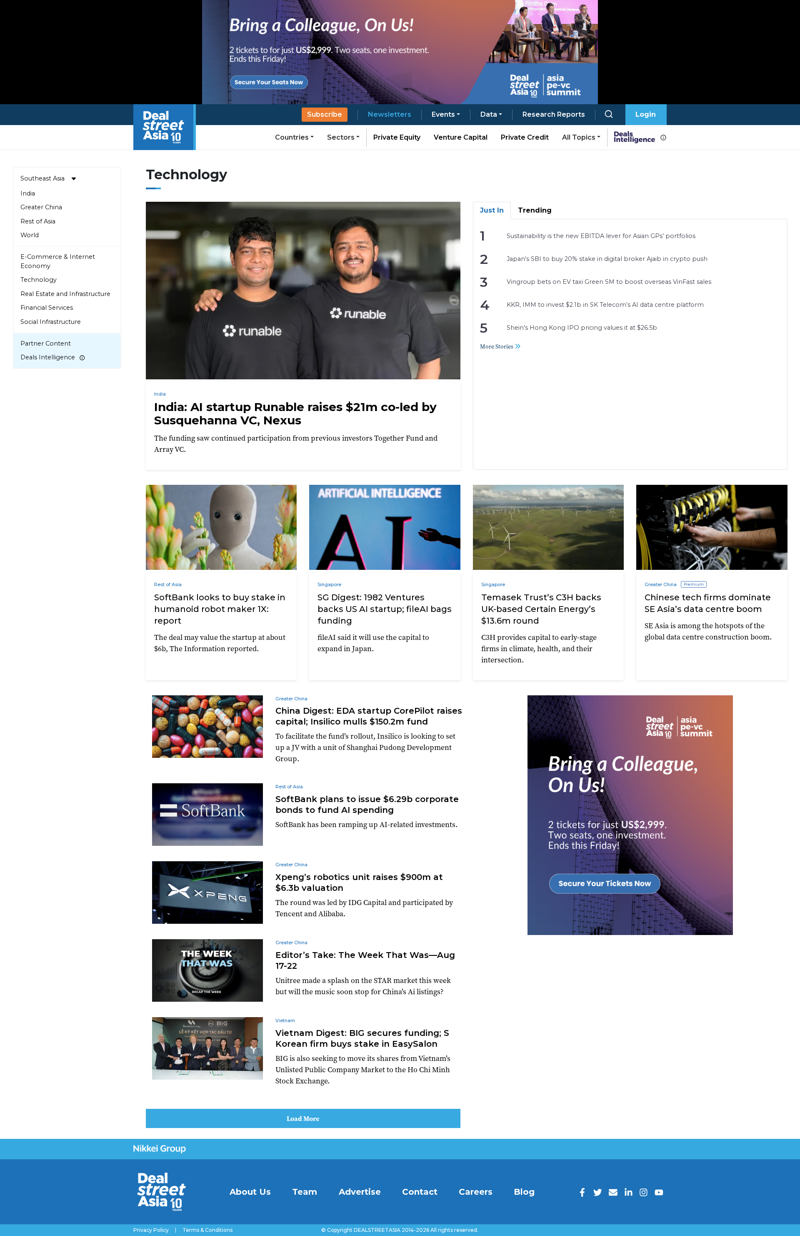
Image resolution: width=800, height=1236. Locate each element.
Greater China (41, 207)
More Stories (497, 346)
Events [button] (443, 114)
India (27, 193)
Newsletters (389, 114)
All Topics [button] (578, 137)
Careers (475, 1192)
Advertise (360, 1192)
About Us (250, 1192)
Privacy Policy (151, 1230)
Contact (420, 1192)
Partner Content (45, 343)
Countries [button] (292, 137)
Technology (38, 279)
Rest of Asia (37, 221)
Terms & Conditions (207, 1230)
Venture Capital (461, 137)
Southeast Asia (42, 178)
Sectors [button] (341, 137)
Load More (303, 1118)
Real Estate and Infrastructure (65, 294)
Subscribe (324, 114)
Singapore (329, 584)
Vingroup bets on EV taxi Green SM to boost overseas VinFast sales (609, 282)
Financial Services (46, 307)
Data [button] (488, 114)
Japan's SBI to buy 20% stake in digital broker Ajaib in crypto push (607, 259)
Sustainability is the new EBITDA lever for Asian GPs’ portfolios (601, 236)
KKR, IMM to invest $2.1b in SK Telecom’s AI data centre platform (605, 304)
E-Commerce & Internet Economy (57, 261)
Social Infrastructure (50, 322)
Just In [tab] (492, 210)
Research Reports (553, 114)
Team (304, 1192)
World (29, 235)
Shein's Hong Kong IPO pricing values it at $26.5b (582, 327)
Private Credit (525, 137)
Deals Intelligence (47, 357)
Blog (524, 1192)
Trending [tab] (535, 210)
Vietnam (285, 1020)
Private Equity (396, 137)
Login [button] (645, 114)
